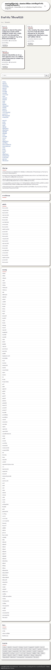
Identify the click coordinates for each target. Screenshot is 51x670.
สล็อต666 (4, 551)
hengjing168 (4, 332)
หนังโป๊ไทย (5, 142)
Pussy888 (4, 412)
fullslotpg (4, 99)
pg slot (3, 149)
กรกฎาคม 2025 (5, 238)
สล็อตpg (4, 565)
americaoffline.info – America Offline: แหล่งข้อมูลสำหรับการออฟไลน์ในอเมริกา (24, 4)
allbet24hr (4, 297)
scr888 (3, 438)
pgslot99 (4, 398)
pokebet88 (4, 403)
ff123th (3, 322)
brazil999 (4, 318)
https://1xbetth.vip (6, 144)
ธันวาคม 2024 (5, 255)
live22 (3, 101)
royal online (4, 424)
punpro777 (5, 114)
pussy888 (4, 91)
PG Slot (3, 379)
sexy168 (4, 440)
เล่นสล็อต (4, 594)
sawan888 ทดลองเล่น (6, 433)
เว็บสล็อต (4, 603)
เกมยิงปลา (4, 584)
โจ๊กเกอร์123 (5, 52)
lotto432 (4, 367)
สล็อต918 (4, 558)
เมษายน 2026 (5, 217)
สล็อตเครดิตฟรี (5, 572)
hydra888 (4, 337)
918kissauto (4, 287)
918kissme (4, 290)
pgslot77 (4, 109)
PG (3, 377)
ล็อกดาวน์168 (5, 535)
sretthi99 (4, 462)
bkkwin (3, 311)
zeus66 (3, 499)
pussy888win (5, 417)
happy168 (4, 330)
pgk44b (3, 391)
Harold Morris (5, 40)
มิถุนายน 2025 (5, 241)
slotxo (3, 139)
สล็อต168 (4, 542)
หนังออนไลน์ (5, 106)
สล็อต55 (4, 546)
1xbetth (3, 282)
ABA (3, 292)
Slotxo (3, 457)
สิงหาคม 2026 (5, 208)
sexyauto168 (5, 445)
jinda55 (4, 123)
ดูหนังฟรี (4, 89)
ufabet (3, 490)
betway (3, 308)
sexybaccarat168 (5, 447)
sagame (3, 426)
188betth (4, 278)
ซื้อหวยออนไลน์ (6, 115)
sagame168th (5, 86)
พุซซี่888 (4, 528)
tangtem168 (4, 471)
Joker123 (5, 27)
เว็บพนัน (4, 598)
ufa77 (3, 483)
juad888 (4, 353)
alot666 (3, 299)
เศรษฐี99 (4, 608)
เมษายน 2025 (5, 245)
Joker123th (5, 649)
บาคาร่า (4, 138)
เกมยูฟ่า (4, 586)
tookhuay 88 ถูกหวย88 (6, 476)
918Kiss (4, 285)
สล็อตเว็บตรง (5, 128)
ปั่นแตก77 (4, 525)
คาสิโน (3, 502)
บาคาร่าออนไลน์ (6, 112)
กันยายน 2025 (5, 234)
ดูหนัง (3, 102)
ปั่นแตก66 (4, 110)
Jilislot (3, 339)
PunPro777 (4, 405)
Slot (3, 452)
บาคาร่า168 (5, 94)
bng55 (3, 313)
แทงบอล (4, 610)
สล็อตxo (4, 568)
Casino (3, 320)
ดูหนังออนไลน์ (5, 155)
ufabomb (4, 492)
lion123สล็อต (5, 358)
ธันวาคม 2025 (5, 226)
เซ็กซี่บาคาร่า (5, 591)
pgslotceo (4, 400)
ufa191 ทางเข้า (5, 480)
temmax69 (4, 473)
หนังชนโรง (5, 85)
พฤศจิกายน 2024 (5, 257)
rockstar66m (4, 421)
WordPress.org (5, 635)
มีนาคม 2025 (5, 248)
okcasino (4, 374)
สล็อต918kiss (5, 561)
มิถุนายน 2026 (5, 212)
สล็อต (3, 539)
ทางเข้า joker (5, 157)
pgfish (3, 386)
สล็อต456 (4, 544)
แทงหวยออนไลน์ (5, 615)
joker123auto (5, 348)
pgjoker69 (4, 388)
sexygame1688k (5, 450)
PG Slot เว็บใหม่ (5, 381)
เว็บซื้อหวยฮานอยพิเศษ (6, 596)
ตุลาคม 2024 (5, 259)
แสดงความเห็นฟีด (6, 633)
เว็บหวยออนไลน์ (5, 605)
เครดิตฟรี (4, 589)
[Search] (45, 6)
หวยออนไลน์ (5, 117)
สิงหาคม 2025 (5, 236)
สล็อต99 (4, 563)
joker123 (4, 83)
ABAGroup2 (4, 294)
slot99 (3, 125)
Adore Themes (10, 668)
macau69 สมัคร (5, 370)
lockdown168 (5, 365)
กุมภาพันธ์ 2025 (5, 250)
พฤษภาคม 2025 (5, 243)
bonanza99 (4, 315)
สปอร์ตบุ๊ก (4, 537)
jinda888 (4, 344)
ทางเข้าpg (4, 513)
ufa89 (3, 485)
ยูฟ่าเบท (4, 532)
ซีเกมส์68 (4, 506)
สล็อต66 (4, 126)
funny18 (4, 327)
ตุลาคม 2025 (5, 231)
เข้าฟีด (3, 631)
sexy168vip (4, 443)
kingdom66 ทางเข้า (6, 355)
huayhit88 (4, 334)
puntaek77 (4, 410)
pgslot (3, 96)
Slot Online (4, 454)
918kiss (4, 81)
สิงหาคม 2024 (5, 262)
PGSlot (3, 393)
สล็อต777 (4, 553)
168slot (3, 273)
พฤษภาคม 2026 (5, 215)
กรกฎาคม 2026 (5, 210)
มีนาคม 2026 (5, 219)
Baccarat (4, 304)
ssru (3, 466)
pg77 (3, 384)
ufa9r (3, 487)
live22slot (4, 363)
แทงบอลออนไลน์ (5, 612)
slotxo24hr (4, 459)
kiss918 (4, 151)
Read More (5, 45)
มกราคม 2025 (5, 252)
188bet (3, 275)
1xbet (3, 280)
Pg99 (22, 649)
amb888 (4, 301)
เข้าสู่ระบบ (4, 628)
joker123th (4, 351)
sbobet (3, 436)
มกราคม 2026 (5, 224)
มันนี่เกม (4, 530)
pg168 (3, 122)
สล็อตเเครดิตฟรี (5, 577)
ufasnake (4, 495)
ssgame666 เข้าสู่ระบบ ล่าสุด (8, 464)
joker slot (4, 159)
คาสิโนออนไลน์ (5, 504)
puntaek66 (4, 407)
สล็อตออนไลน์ (5, 570)
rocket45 (4, 419)
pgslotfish (40, 649)
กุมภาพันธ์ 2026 (5, 222)
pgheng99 (4, 97)
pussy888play (5, 414)
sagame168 (4, 429)
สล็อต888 (4, 131)
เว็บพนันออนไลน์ (5, 601)
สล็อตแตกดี (4, 579)
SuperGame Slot (5, 469)
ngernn (3, 372)
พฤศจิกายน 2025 (5, 229)
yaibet (3, 497)
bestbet (3, 306)
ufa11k (3, 478)
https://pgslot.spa (6, 146)
